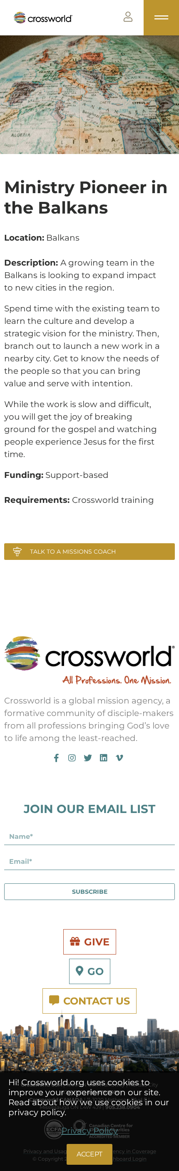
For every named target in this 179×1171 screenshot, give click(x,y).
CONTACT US (96, 1001)
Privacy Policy (89, 1131)
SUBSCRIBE (89, 891)
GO (95, 971)
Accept (89, 1154)
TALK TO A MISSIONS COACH (73, 551)
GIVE (96, 942)
